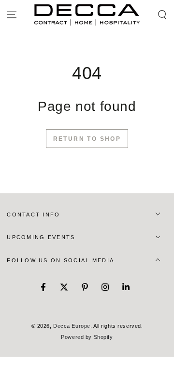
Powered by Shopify (87, 337)
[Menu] (12, 15)
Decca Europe (71, 326)
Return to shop (87, 138)
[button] (162, 15)
